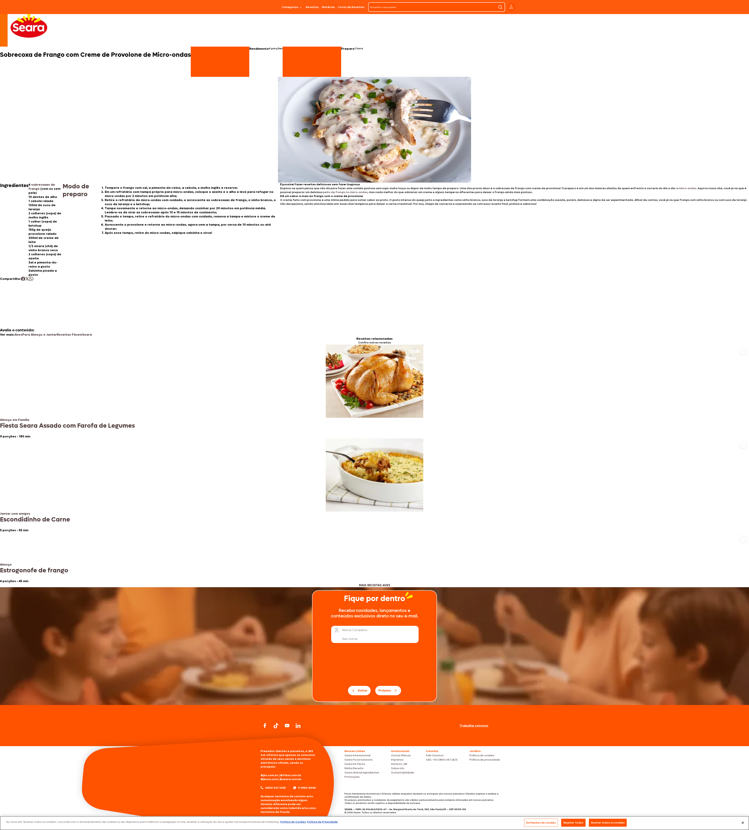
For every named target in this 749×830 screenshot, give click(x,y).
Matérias (328, 7)
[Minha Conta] (511, 7)
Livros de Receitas (351, 7)
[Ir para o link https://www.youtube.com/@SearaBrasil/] (287, 725)
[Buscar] (500, 7)
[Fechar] (742, 822)
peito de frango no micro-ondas (345, 192)
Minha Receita (353, 768)
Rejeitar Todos (573, 822)
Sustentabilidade (402, 772)
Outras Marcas (401, 755)
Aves (18, 335)
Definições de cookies (541, 822)
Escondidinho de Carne (35, 519)
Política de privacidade (484, 760)
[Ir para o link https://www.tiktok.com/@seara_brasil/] (276, 725)
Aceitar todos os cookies (608, 822)
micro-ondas (687, 188)
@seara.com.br (291, 779)
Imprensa (397, 760)
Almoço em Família (14, 420)
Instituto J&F (399, 764)
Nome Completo (354, 630)
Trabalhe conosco (474, 726)
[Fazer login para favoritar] (743, 350)
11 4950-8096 (307, 788)
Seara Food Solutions (358, 760)
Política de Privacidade (322, 822)
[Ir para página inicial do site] (374, 739)
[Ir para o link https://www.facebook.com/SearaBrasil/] (265, 725)
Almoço (6, 564)
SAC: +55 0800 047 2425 (442, 760)
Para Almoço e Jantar (39, 335)
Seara (87, 335)
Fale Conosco (435, 755)
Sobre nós (397, 768)
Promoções (352, 777)
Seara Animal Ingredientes (361, 772)
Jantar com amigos (15, 514)
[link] (374, 391)
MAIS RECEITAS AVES (374, 585)
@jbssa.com (269, 779)
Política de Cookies (293, 822)
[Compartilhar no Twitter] (27, 279)
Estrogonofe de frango (34, 570)
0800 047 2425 (275, 788)
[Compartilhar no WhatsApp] (31, 279)
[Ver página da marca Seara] (29, 25)
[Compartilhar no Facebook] (23, 279)
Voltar (362, 690)
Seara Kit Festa (354, 764)
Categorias (290, 7)
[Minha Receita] (244, 7)
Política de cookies (481, 755)
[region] (374, 823)
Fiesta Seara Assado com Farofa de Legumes (67, 426)
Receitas (312, 7)
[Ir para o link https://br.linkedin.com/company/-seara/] (298, 725)
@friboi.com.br (290, 775)
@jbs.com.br (269, 775)
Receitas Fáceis (69, 335)
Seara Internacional (357, 755)
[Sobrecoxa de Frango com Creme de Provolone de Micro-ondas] (270, 7)
